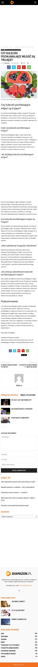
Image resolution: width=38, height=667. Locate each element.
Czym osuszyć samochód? (20, 418)
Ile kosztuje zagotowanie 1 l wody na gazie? (28, 366)
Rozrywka (4, 636)
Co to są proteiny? (18, 610)
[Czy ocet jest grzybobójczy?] (5, 402)
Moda (3, 642)
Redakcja (6, 63)
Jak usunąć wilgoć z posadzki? (21, 409)
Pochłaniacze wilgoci (8, 654)
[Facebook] (19, 591)
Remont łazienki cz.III (19, 619)
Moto (2, 50)
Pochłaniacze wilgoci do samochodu (12, 50)
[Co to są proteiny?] (5, 613)
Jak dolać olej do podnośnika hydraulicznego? (15, 505)
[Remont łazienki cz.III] (5, 622)
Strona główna (4, 47)
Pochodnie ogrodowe (8, 651)
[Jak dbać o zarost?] (5, 604)
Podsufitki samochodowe (10, 648)
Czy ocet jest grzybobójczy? (21, 400)
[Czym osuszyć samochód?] (5, 420)
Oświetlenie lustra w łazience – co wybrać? (14, 492)
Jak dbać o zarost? (18, 601)
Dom (2, 633)
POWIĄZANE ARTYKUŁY (9, 395)
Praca (3, 656)
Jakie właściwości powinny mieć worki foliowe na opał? (18, 482)
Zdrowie (4, 639)
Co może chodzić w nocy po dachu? (9, 366)
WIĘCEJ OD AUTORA (27, 395)
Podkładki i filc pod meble (10, 645)
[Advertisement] (19, 25)
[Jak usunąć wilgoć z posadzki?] (5, 411)
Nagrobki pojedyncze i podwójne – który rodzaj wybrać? (18, 487)
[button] (35, 2)
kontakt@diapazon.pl (25, 585)
